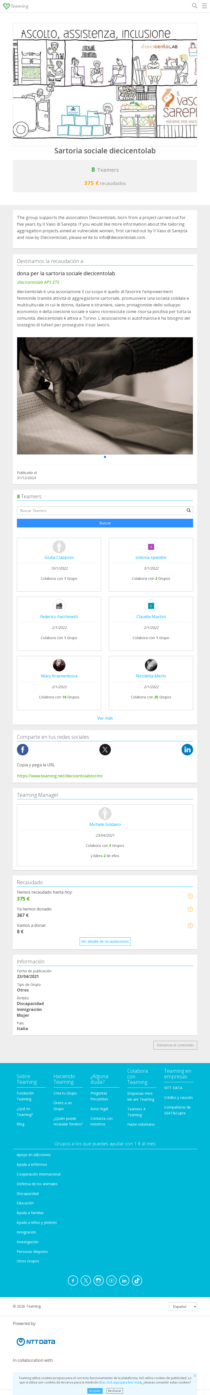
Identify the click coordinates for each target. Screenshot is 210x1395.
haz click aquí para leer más (120, 1382)
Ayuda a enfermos (32, 1164)
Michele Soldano (105, 824)
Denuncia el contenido (175, 1045)
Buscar (105, 523)
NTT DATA (173, 1087)
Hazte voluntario (141, 1124)
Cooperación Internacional (38, 1174)
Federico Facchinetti (59, 616)
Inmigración (26, 1232)
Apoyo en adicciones (34, 1154)
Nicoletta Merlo (151, 676)
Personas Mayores (32, 1251)
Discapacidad (28, 1193)
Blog (20, 1124)
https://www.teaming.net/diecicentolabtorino (60, 776)
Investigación (27, 1241)
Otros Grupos (28, 1261)
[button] (105, 457)
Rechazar (114, 1391)
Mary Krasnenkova (59, 676)
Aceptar (95, 1391)
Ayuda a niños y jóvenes (37, 1222)
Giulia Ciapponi (59, 557)
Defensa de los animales (37, 1183)
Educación (25, 1203)
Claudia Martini (151, 616)
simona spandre (150, 557)
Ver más (105, 718)
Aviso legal (99, 1108)
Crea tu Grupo (65, 1093)
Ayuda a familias (30, 1212)
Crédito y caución (178, 1097)
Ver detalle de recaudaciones (105, 941)
